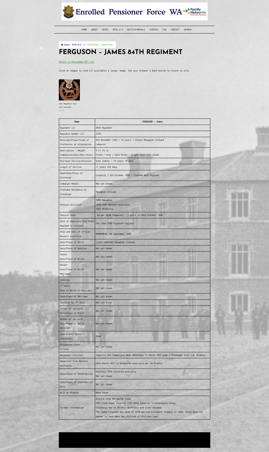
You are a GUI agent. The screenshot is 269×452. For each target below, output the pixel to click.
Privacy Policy (82, 442)
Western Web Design (90, 438)
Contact (175, 29)
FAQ (164, 29)
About (94, 29)
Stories (153, 29)
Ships (105, 29)
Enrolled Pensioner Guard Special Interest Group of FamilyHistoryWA (126, 435)
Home (84, 29)
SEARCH (188, 29)
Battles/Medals (136, 29)
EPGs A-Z (118, 29)
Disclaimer (67, 442)
